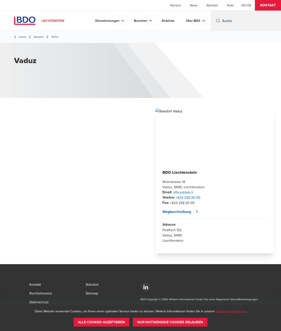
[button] (268, 5)
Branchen (140, 20)
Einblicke (168, 20)
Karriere (175, 5)
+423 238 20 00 (188, 197)
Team (230, 5)
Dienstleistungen (107, 20)
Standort (212, 5)
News (194, 5)
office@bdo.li (183, 192)
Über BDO (193, 20)
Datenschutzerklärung (231, 311)
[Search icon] (218, 20)
